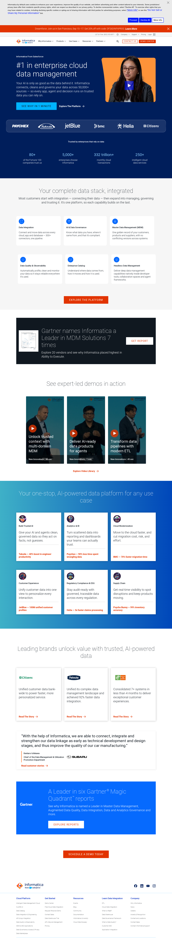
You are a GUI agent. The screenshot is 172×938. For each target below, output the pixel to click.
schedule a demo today (86, 854)
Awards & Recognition (138, 914)
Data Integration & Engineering (26, 914)
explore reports (66, 824)
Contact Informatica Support (140, 926)
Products (60, 41)
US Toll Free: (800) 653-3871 (104, 34)
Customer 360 (107, 926)
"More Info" (132, 10)
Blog (74, 907)
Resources (87, 41)
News (132, 907)
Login (150, 34)
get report (139, 340)
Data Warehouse (107, 914)
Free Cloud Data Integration (54, 907)
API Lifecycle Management (53, 922)
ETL (103, 903)
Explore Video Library (84, 471)
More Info (157, 20)
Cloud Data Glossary (80, 922)
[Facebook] (135, 886)
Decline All (145, 20)
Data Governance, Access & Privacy (27, 930)
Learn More (131, 28)
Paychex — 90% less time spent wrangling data (82, 555)
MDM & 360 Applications (24, 926)
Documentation (78, 914)
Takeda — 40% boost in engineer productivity (35, 555)
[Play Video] (128, 79)
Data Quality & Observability (25, 922)
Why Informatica (44, 41)
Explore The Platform (70, 106)
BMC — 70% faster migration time (130, 556)
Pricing (143, 34)
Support (134, 34)
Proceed (133, 20)
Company (124, 34)
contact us (130, 41)
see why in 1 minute (36, 106)
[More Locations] (117, 34)
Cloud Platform (23, 898)
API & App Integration (23, 918)
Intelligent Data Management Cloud (28, 903)
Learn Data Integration (112, 898)
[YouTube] (148, 886)
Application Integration (109, 930)
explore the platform (86, 299)
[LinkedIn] (141, 886)
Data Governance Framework (111, 918)
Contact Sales (49, 914)
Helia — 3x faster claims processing (85, 610)
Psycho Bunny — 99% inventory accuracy (129, 608)
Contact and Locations (138, 918)
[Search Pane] (117, 41)
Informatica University (80, 918)
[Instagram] (154, 886)
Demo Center (49, 903)
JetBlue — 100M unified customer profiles (36, 608)
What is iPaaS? (107, 911)
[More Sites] (154, 34)
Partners (99, 41)
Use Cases (73, 41)
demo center (147, 41)
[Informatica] (25, 41)
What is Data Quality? (109, 922)
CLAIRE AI (19, 907)
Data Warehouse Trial (52, 918)
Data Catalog (20, 911)
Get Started (50, 898)
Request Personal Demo (53, 911)
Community (77, 911)
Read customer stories (33, 765)
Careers (133, 911)
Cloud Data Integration (109, 907)
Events (75, 903)
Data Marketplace (22, 933)
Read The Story (27, 716)
